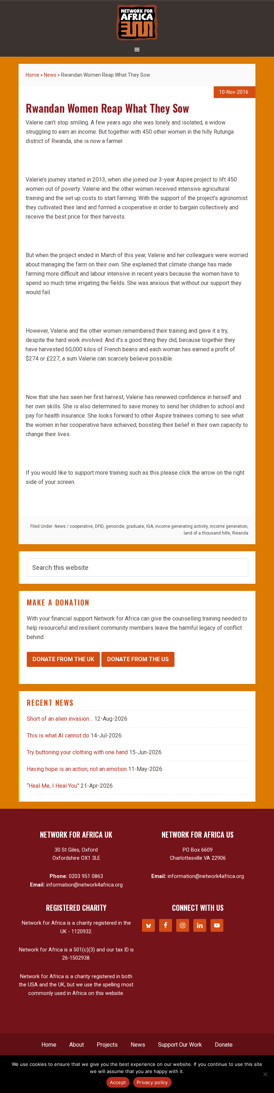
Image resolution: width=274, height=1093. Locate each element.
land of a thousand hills (207, 533)
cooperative (81, 526)
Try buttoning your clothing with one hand (77, 752)
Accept (118, 1082)
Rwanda (240, 533)
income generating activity (181, 526)
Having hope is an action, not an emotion (77, 769)
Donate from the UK (63, 659)
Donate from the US (138, 659)
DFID (99, 526)
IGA (149, 526)
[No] (265, 1074)
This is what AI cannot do (58, 735)
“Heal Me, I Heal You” (53, 785)
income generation (228, 526)
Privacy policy (152, 1082)
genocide (115, 526)
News (50, 75)
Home (32, 75)
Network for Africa (137, 22)
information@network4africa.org (84, 885)
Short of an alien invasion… (60, 718)
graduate (135, 526)
